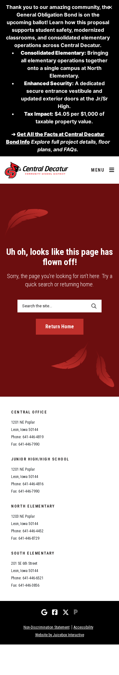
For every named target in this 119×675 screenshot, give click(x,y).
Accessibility (83, 627)
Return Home (59, 327)
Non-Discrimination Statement (46, 627)
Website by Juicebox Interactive (59, 635)
